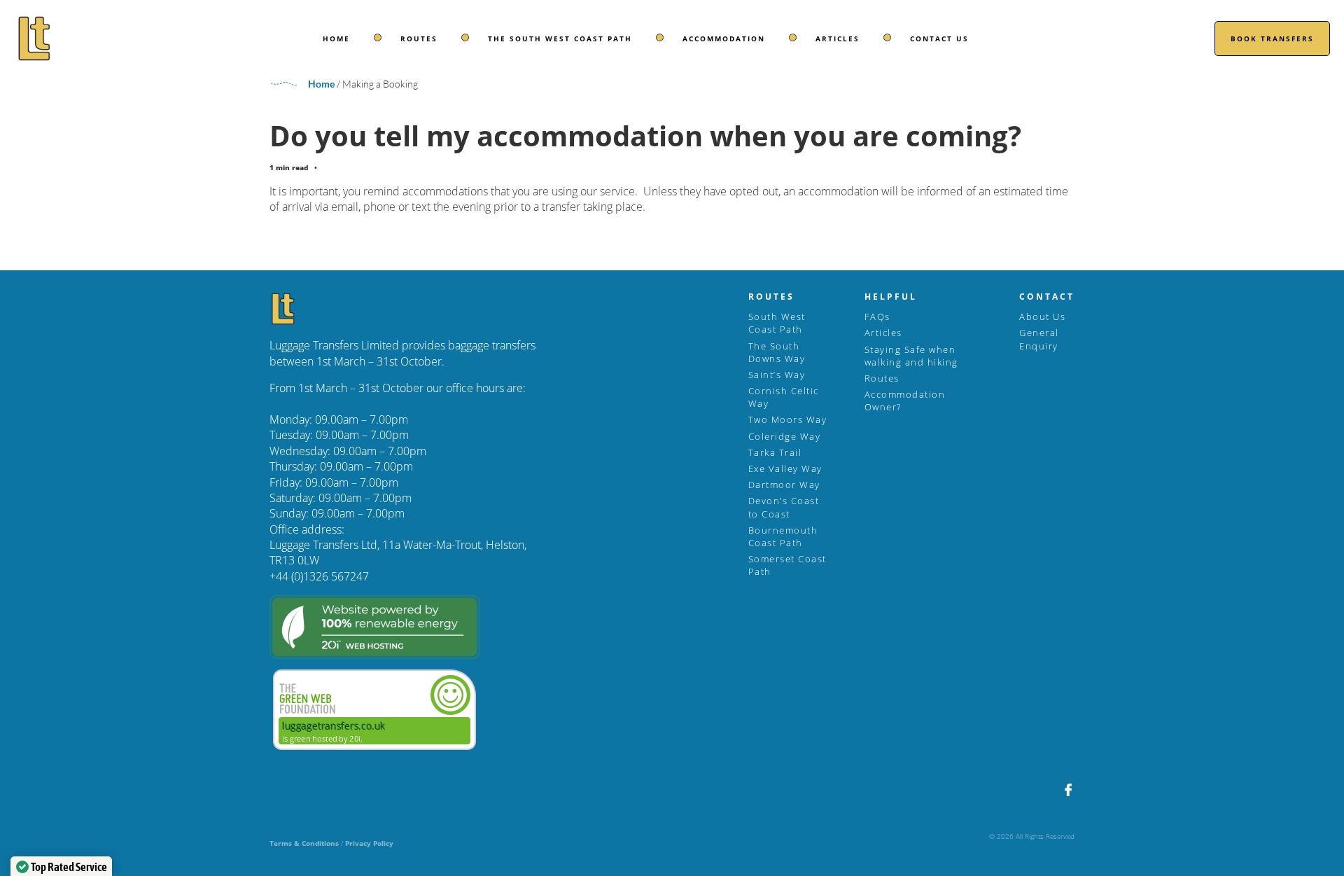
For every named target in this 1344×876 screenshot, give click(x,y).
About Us (1042, 316)
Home (336, 38)
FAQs (877, 316)
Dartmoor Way (784, 484)
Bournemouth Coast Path (783, 536)
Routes (419, 38)
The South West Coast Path (560, 38)
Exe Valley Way (785, 468)
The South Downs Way (777, 352)
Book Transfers (1272, 38)
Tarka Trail (775, 452)
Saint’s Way (777, 374)
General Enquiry (1039, 339)
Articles (838, 38)
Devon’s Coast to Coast (784, 507)
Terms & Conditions (304, 843)
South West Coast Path (777, 322)
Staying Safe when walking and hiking (911, 355)
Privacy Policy (369, 843)
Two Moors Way (787, 419)
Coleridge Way (784, 436)
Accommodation (723, 38)
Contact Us (939, 38)
